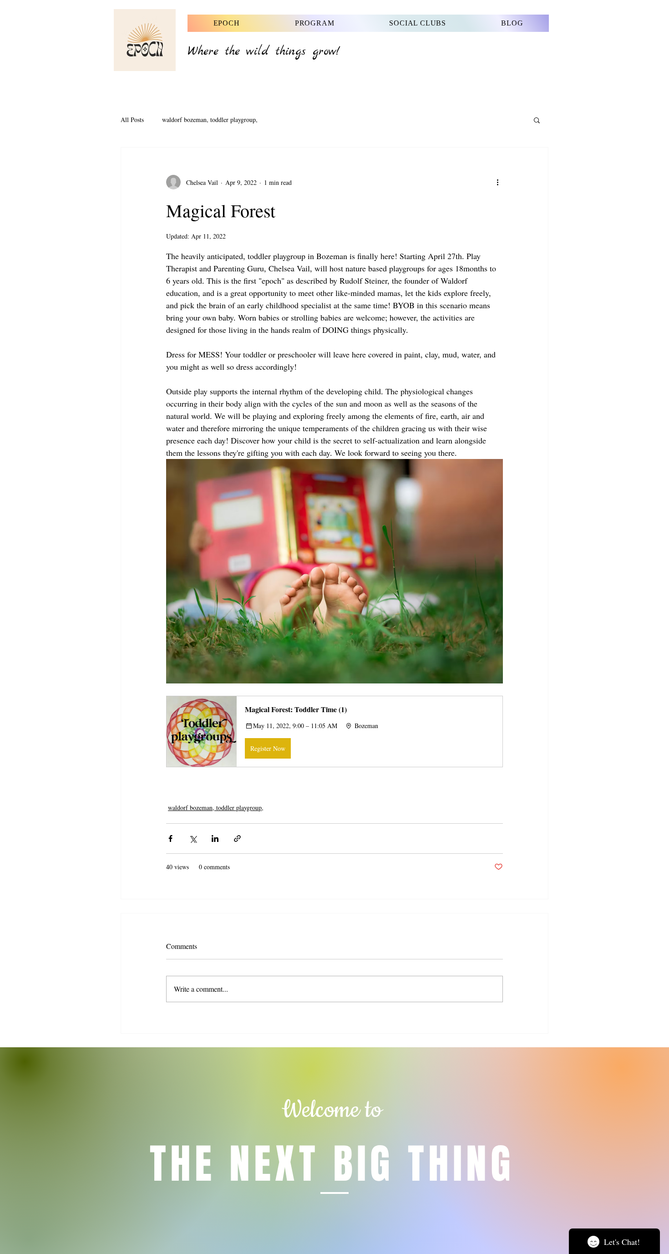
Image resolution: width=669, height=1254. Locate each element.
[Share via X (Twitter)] (192, 838)
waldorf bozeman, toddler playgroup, (210, 119)
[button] (536, 119)
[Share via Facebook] (170, 838)
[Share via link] (237, 838)
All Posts (132, 119)
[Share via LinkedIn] (215, 838)
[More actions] (497, 182)
